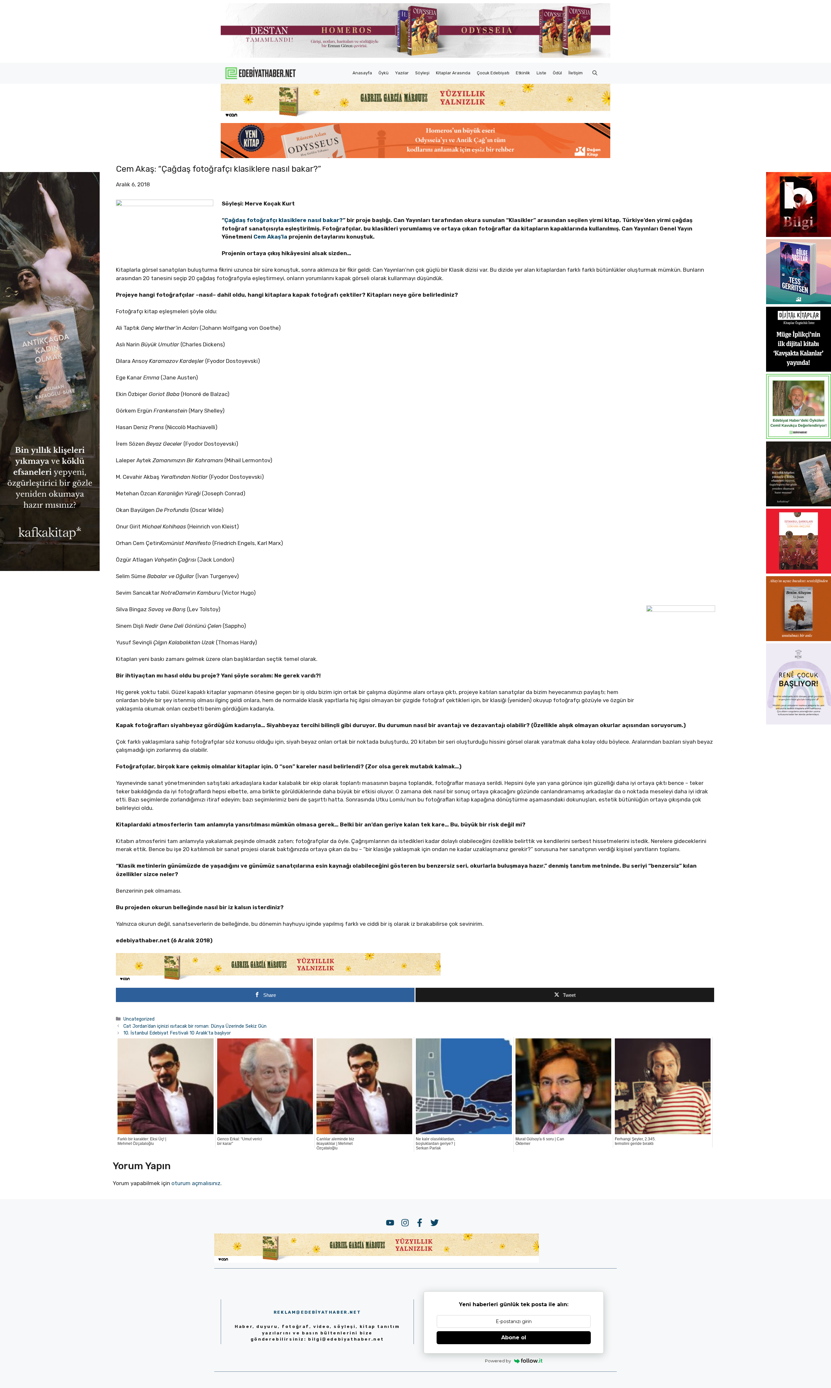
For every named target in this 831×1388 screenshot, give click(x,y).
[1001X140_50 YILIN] (415, 56)
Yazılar (402, 72)
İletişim (575, 72)
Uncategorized (139, 1019)
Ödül (557, 72)
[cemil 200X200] (798, 437)
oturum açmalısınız (195, 1183)
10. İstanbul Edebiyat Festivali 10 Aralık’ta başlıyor (177, 1033)
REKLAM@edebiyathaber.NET (317, 1312)
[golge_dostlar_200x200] (798, 302)
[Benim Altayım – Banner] (798, 639)
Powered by (498, 1360)
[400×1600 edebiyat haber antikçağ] (50, 568)
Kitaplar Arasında (453, 72)
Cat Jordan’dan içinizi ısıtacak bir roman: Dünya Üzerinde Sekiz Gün (195, 1026)
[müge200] (798, 369)
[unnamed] (798, 235)
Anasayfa (362, 72)
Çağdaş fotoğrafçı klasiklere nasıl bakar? (283, 220)
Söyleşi (422, 72)
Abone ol (513, 1337)
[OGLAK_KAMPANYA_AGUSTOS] (798, 571)
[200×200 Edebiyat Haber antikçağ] (798, 504)
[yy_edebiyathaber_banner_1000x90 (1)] (278, 980)
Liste (541, 72)
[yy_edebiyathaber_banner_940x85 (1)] (415, 117)
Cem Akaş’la (270, 236)
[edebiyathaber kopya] (415, 156)
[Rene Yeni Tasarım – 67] (798, 722)
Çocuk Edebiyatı (493, 72)
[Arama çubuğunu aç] (595, 73)
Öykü (383, 72)
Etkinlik (523, 72)
